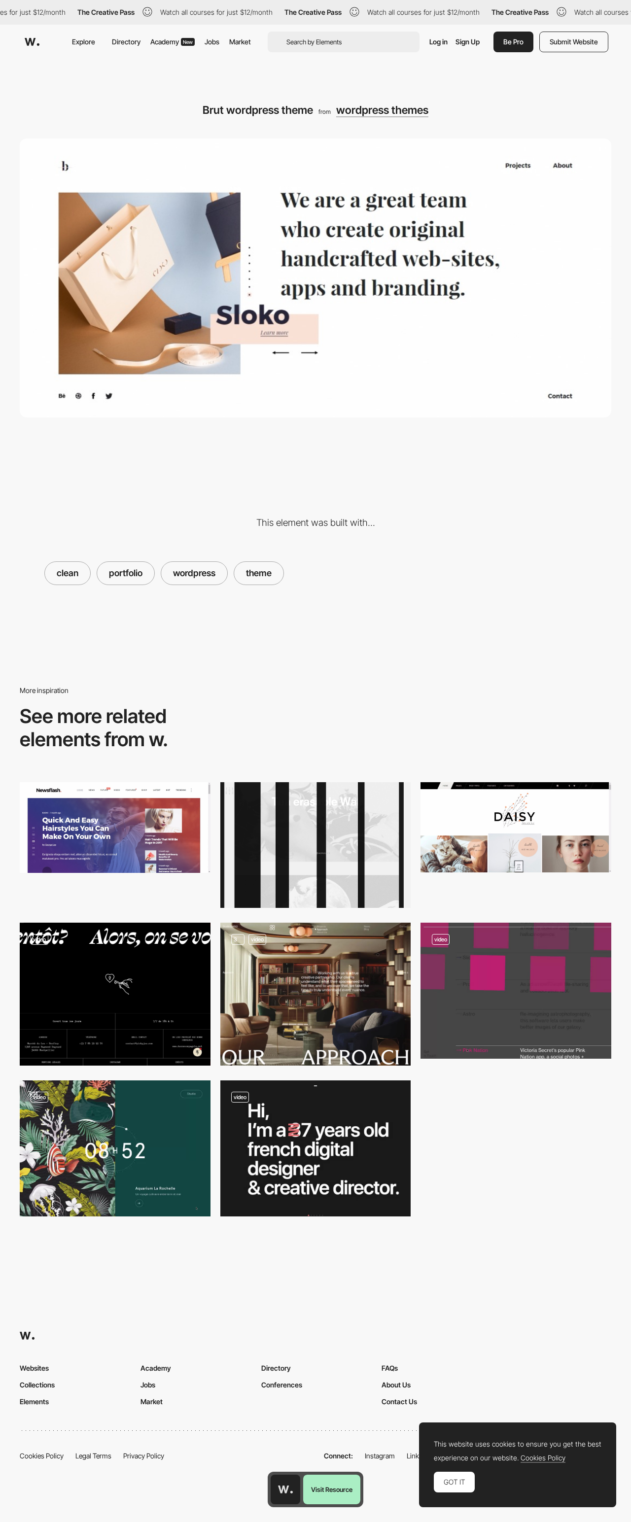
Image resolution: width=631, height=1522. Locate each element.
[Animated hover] (516, 991)
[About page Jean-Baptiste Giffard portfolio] (315, 1148)
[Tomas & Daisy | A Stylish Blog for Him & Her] (516, 827)
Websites (34, 1368)
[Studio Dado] (315, 994)
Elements (34, 1401)
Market (240, 41)
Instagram (380, 1456)
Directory (126, 41)
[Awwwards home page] (285, 1489)
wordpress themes (382, 109)
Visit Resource (331, 1489)
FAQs (390, 1368)
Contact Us (399, 1401)
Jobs (212, 41)
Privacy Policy (143, 1456)
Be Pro (513, 41)
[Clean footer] (115, 994)
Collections (37, 1385)
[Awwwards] (32, 42)
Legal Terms (93, 1456)
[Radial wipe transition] (115, 1148)
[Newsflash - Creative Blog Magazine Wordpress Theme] (115, 827)
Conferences (281, 1385)
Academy (171, 41)
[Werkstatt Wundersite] (315, 845)
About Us (396, 1385)
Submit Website (574, 41)
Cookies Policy (42, 1456)
